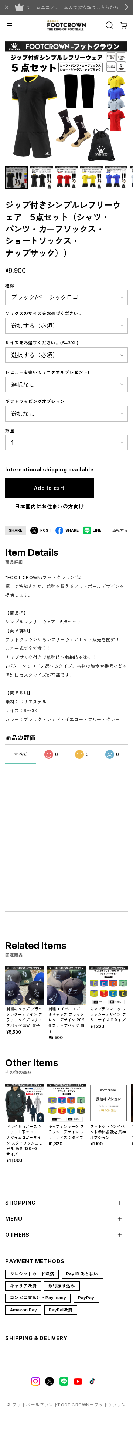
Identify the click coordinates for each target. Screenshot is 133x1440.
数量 (9, 430)
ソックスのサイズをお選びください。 (44, 313)
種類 (9, 285)
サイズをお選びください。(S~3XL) (41, 342)
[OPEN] (109, 25)
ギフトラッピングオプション (35, 401)
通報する (120, 530)
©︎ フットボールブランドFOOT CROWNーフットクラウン (66, 1404)
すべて (20, 754)
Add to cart (49, 488)
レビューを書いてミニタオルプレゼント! (47, 372)
